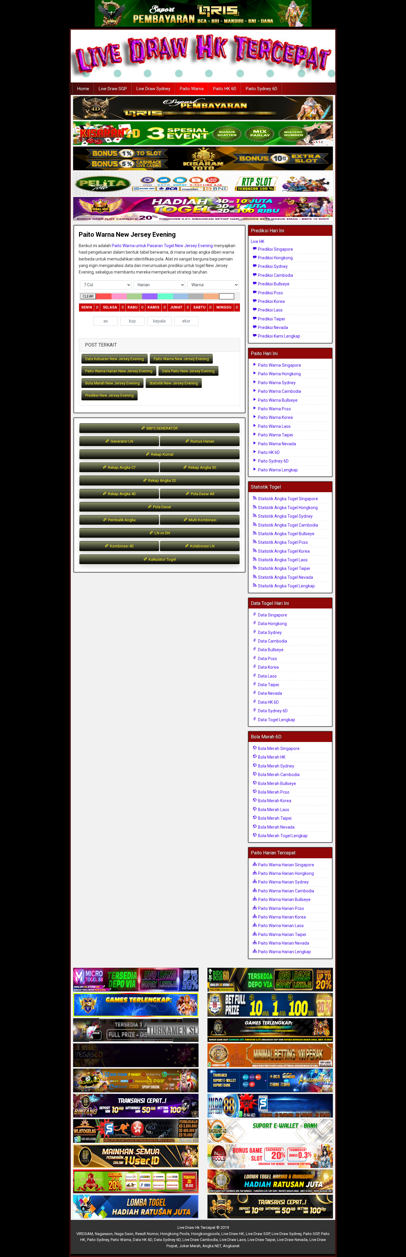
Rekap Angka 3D (202, 467)
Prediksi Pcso (270, 292)
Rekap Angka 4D (121, 494)
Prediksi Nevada (272, 327)
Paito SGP (311, 1233)
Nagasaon (104, 1233)
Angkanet (231, 1246)
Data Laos (267, 676)
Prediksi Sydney (272, 266)
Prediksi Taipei (271, 319)
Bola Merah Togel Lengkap (282, 835)
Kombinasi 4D (121, 546)
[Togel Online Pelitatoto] (203, 184)
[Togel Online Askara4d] (136, 1080)
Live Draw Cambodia (200, 1239)
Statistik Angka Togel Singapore (287, 498)
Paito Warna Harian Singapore (285, 864)
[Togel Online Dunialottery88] (270, 1055)
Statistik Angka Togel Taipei (283, 568)
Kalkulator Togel (162, 559)
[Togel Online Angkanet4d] (270, 1131)
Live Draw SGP (113, 88)
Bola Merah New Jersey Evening (112, 383)
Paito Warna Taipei (275, 435)
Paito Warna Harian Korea (281, 917)
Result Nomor (146, 1233)
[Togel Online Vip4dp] (270, 1030)
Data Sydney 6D (272, 710)
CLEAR (88, 296)
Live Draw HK (232, 1233)
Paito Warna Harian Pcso (280, 908)
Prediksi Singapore (275, 249)
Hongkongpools (205, 1233)
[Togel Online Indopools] (270, 1156)
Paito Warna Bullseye (277, 400)
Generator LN (121, 441)
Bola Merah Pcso (273, 792)
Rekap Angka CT (121, 467)
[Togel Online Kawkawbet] (136, 1030)
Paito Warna (192, 88)
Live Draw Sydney (153, 88)
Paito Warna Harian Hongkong (285, 873)
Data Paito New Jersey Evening (188, 371)
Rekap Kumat (162, 454)
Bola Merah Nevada (276, 827)
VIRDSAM (84, 1233)
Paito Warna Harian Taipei (281, 934)
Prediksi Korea (271, 301)
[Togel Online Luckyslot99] (270, 1005)
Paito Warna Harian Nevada (283, 943)
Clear (209, 321)
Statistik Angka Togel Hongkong (287, 507)
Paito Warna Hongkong (279, 373)
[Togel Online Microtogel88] (136, 980)
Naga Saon (123, 1233)
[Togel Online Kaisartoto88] (136, 1181)
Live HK (257, 241)
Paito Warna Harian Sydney (283, 882)
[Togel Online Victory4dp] (136, 1005)
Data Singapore (272, 615)
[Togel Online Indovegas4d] (270, 1206)
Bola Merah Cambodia (278, 774)
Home (83, 88)
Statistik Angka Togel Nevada (285, 577)
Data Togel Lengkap (276, 719)
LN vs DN (162, 533)
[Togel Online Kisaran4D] (203, 133)
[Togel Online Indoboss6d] (270, 980)
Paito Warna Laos (274, 426)
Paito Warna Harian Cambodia (285, 891)
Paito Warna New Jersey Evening (127, 234)
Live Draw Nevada (292, 1239)
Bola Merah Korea (274, 800)
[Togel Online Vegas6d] (136, 1055)
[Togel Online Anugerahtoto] (270, 1080)
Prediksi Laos (270, 310)
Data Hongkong (272, 623)
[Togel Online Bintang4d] (136, 1106)
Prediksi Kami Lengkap (278, 336)
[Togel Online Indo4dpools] (136, 1206)
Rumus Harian (202, 441)
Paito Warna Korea (275, 417)
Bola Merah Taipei (274, 818)
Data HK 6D (268, 702)
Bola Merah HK (271, 757)
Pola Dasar (161, 507)
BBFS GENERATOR (162, 428)
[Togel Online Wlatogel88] (136, 1131)
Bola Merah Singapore (278, 748)
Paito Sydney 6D (261, 88)
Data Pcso (267, 658)
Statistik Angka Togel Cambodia (287, 525)
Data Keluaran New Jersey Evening (114, 359)
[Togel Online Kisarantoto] (203, 158)
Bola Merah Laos (273, 809)
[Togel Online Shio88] (270, 1181)
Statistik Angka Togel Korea (283, 551)
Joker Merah (190, 1246)
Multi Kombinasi (202, 520)
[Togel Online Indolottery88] (270, 1106)
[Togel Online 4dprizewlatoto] (136, 1156)
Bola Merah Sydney (275, 766)
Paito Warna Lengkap (277, 470)
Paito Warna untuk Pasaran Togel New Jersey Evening (162, 245)
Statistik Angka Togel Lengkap (286, 586)
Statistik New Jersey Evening (174, 383)
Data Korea (268, 667)
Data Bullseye (270, 649)
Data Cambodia (272, 641)
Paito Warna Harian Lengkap (284, 951)
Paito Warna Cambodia (279, 391)
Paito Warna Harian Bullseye (284, 899)
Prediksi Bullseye (273, 284)
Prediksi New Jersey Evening (109, 395)
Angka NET (211, 1246)
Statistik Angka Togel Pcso (282, 542)
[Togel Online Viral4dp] (203, 209)
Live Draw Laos (233, 1239)
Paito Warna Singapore (279, 365)
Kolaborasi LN (202, 546)
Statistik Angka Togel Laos (282, 559)
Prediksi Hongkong (275, 257)
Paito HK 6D (224, 88)
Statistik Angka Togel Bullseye (285, 533)
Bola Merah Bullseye (276, 783)
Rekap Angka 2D (161, 480)
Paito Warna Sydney (276, 382)
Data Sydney (269, 632)
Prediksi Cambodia (275, 275)
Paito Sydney (98, 1239)
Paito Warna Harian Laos (280, 925)
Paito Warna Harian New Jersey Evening (118, 371)
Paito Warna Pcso (274, 408)
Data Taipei (268, 684)
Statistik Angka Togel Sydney (285, 516)
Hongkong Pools (174, 1233)
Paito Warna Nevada (276, 443)
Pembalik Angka (121, 520)
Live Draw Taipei (261, 1239)
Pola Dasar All (202, 494)
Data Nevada (269, 693)
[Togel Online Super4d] (203, 108)
